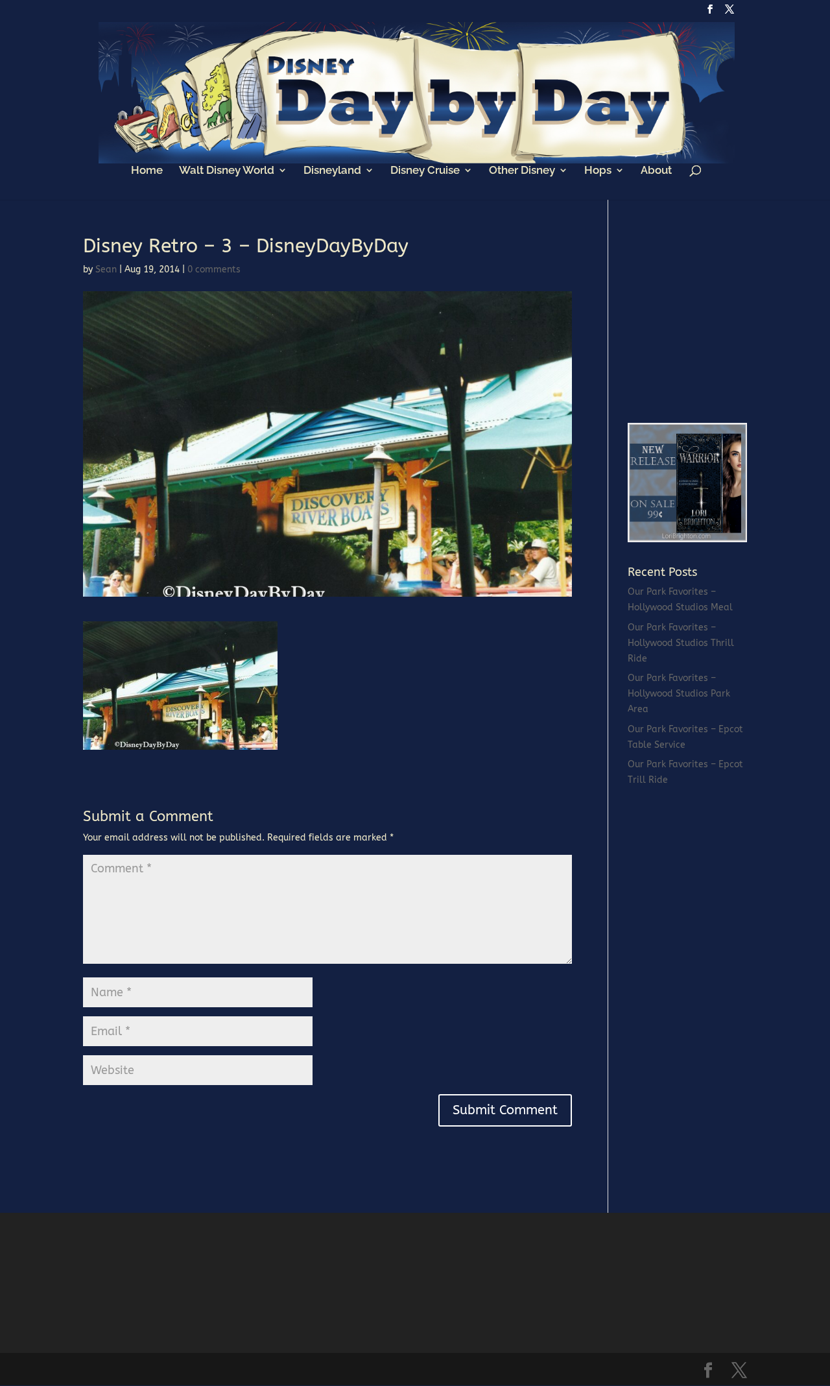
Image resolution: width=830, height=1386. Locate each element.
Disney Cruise (425, 170)
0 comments (214, 269)
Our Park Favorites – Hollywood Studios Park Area (679, 694)
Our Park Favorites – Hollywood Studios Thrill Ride (681, 643)
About (656, 170)
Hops (597, 170)
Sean (106, 269)
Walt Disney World (226, 170)
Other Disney (522, 170)
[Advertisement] (725, 317)
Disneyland (332, 170)
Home (147, 170)
